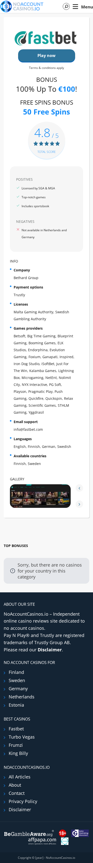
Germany (18, 688)
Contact (17, 793)
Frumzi (16, 745)
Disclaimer (50, 650)
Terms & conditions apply (46, 68)
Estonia (16, 705)
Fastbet (16, 729)
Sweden (17, 680)
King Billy (18, 753)
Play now (46, 55)
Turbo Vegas (22, 737)
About (15, 785)
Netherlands (21, 697)
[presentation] (79, 488)
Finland (16, 672)
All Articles (20, 777)
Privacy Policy (23, 801)
